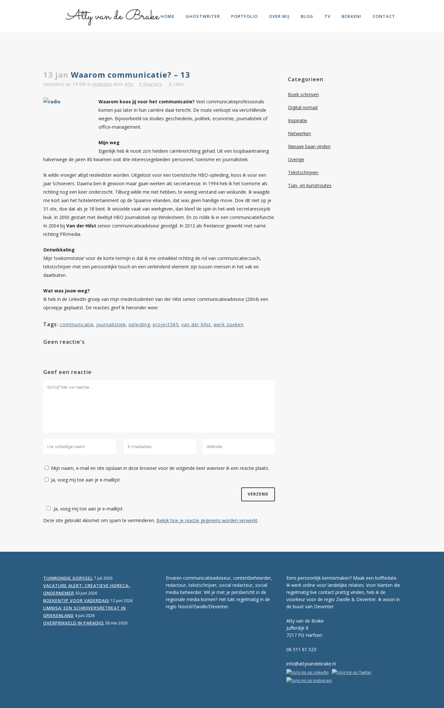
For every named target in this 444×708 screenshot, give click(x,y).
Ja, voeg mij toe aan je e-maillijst (85, 480)
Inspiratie (102, 84)
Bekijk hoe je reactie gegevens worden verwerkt (206, 520)
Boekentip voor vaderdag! (76, 600)
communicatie (77, 324)
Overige (296, 159)
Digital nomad (303, 107)
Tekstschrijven (303, 172)
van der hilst (196, 324)
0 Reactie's (150, 84)
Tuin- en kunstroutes (310, 185)
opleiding (139, 324)
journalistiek (111, 324)
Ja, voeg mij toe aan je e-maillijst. (89, 509)
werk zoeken (229, 324)
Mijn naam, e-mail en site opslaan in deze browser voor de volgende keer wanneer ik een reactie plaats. (160, 468)
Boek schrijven (303, 94)
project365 (166, 324)
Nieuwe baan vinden (309, 146)
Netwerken (299, 133)
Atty (129, 84)
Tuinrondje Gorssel (68, 578)
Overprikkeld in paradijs (73, 623)
